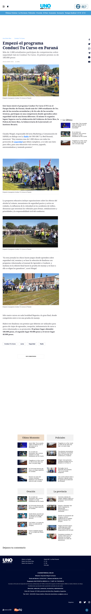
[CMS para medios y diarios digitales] (7, 610)
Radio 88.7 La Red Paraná (51, 559)
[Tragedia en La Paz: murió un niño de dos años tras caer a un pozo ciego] (74, 142)
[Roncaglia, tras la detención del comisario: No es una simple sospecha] (60, 470)
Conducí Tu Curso (19, 38)
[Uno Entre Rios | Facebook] (80, 602)
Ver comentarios (31, 356)
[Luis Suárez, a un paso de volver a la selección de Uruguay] (31, 524)
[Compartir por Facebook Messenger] (89, 57)
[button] (4, 6)
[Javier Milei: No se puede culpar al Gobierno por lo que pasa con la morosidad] (74, 125)
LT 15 (83, 13)
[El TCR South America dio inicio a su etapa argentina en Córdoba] (31, 470)
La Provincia (23, 13)
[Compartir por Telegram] (89, 53)
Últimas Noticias (12, 13)
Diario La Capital (26, 559)
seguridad (18, 142)
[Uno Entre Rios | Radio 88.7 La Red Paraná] (80, 6)
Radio (26, 136)
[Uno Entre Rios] (45, 6)
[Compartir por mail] (89, 62)
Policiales (31, 13)
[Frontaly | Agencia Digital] (16, 609)
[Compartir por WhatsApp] (89, 48)
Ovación (39, 13)
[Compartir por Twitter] (89, 44)
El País (45, 13)
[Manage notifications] (86, 610)
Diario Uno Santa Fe (27, 563)
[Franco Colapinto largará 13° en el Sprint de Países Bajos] (31, 532)
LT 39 (79, 13)
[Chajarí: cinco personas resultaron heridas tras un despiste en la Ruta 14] (60, 462)
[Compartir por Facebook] (89, 39)
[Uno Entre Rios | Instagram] (89, 602)
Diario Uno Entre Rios (28, 561)
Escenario (60, 13)
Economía (52, 13)
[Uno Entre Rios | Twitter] (85, 602)
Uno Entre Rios (7, 38)
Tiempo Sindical (71, 13)
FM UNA (46, 565)
